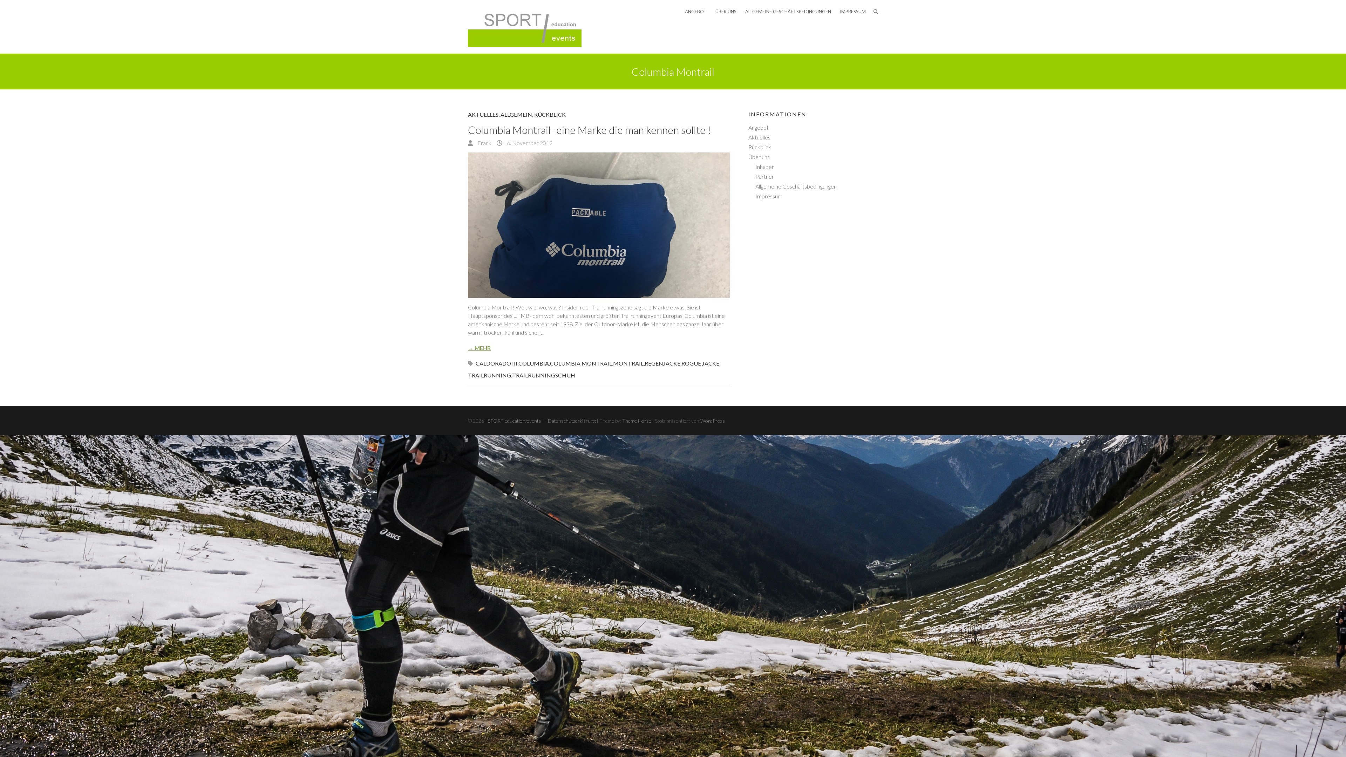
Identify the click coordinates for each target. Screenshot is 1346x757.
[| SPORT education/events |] (525, 27)
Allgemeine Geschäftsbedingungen (788, 11)
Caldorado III (496, 363)
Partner (764, 176)
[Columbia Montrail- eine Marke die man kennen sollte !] (599, 225)
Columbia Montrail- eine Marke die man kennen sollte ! (589, 129)
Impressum (853, 11)
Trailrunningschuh (543, 375)
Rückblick (550, 114)
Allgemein (516, 114)
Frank (483, 142)
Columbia (533, 363)
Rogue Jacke (700, 363)
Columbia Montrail (581, 363)
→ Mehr (479, 348)
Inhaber (764, 166)
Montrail (628, 363)
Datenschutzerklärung (572, 421)
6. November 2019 (529, 142)
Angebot (696, 11)
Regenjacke (662, 363)
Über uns (725, 11)
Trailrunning (489, 375)
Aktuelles (483, 114)
